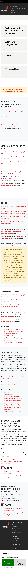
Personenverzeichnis (17, 525)
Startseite (13, 5)
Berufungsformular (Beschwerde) (14, 512)
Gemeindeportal (16, 532)
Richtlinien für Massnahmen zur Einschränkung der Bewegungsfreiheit (13, 125)
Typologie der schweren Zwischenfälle (12, 382)
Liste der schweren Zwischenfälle (11, 385)
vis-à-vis (14, 549)
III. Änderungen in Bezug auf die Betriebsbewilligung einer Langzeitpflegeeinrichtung (12, 402)
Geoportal (14, 526)
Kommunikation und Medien (17, 9)
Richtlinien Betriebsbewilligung (13, 329)
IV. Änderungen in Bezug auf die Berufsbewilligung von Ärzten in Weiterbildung (12, 407)
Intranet (14, 530)
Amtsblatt (15, 547)
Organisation (14, 7)
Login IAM (14, 540)
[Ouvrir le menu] (14, 17)
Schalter (12, 12)
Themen (12, 10)
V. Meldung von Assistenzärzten (13, 411)
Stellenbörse (15, 538)
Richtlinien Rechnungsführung (13, 339)
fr (0, 1)
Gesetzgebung (16, 528)
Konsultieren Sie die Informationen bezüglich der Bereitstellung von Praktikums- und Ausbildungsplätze (14, 461)
